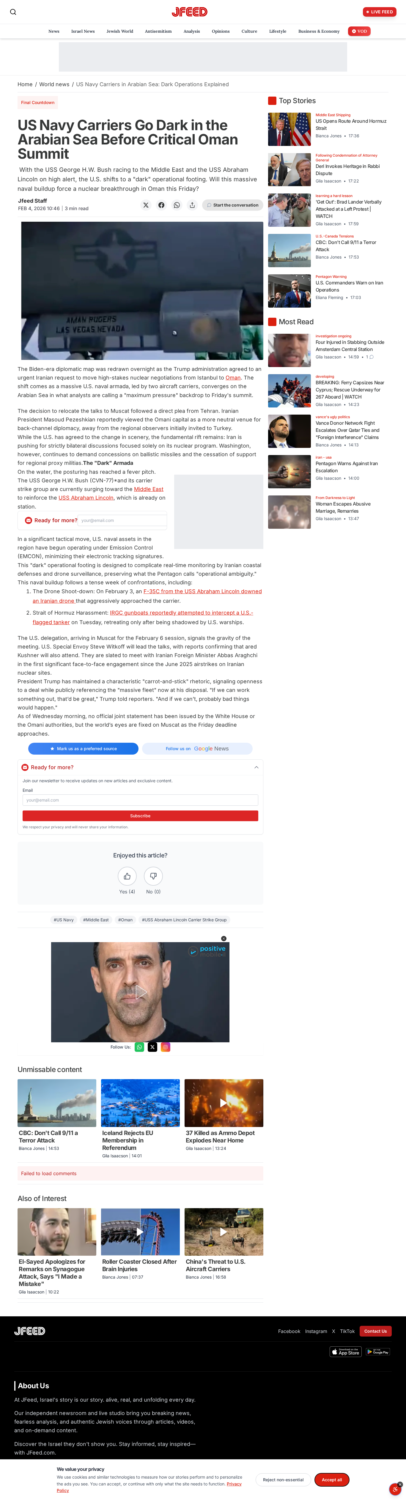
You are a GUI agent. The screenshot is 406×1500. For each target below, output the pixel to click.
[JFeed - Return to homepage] (29, 1331)
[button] (223, 938)
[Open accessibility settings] (395, 1489)
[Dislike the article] (153, 876)
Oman (233, 377)
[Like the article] (127, 876)
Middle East (148, 489)
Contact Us (375, 1331)
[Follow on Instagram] (165, 1047)
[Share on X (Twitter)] (146, 205)
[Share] (192, 205)
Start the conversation (236, 204)
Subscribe (140, 815)
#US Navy (64, 919)
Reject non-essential (283, 1479)
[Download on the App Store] (346, 1351)
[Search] (13, 11)
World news (54, 84)
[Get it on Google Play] (378, 1351)
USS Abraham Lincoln (86, 498)
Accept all (332, 1479)
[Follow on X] (152, 1047)
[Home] (189, 12)
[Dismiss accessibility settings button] (400, 1485)
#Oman (125, 919)
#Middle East (96, 919)
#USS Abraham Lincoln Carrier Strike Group (184, 919)
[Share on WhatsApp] (176, 205)
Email (28, 790)
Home (25, 84)
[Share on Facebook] (161, 205)
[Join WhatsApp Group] (139, 1047)
